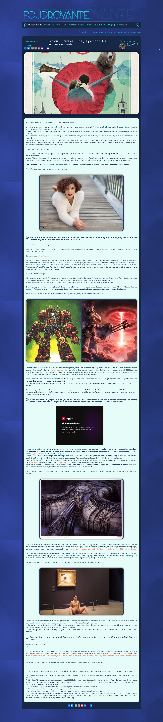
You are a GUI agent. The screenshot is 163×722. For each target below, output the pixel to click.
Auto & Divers (91, 25)
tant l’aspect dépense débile (82, 682)
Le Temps (40, 245)
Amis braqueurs (63, 462)
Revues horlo (49, 25)
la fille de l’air (33, 462)
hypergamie (36, 453)
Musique (110, 25)
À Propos (119, 25)
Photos (81, 25)
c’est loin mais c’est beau (59, 370)
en (126, 25)
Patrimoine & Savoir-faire (66, 25)
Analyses (101, 25)
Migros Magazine (44, 256)
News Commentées (35, 25)
